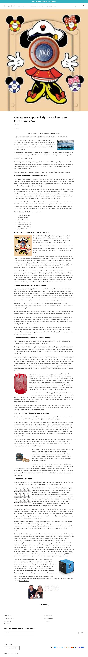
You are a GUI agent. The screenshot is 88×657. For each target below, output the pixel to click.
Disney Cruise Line (23, 220)
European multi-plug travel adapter (26, 570)
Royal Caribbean (23, 229)
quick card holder (37, 547)
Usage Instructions (9, 618)
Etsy (54, 265)
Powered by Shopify (16, 653)
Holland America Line (24, 222)
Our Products (7, 615)
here (46, 376)
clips (46, 494)
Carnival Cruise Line (24, 215)
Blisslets (43, 468)
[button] (76, 6)
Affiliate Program (8, 621)
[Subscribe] (32, 633)
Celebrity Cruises (23, 217)
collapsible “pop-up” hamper (60, 395)
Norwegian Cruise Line (24, 224)
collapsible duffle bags (24, 306)
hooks (40, 494)
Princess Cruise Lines (24, 226)
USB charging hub (43, 564)
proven (53, 464)
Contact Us (47, 621)
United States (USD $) (11, 648)
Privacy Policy (48, 615)
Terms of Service (48, 618)
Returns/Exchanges (9, 624)
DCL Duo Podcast (55, 133)
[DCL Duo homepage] (44, 591)
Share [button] (17, 129)
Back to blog (45, 605)
